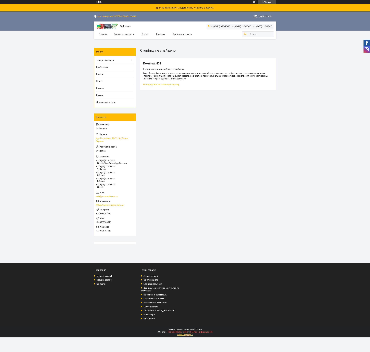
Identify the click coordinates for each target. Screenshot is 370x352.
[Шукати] (245, 34)
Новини (99, 74)
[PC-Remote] (107, 26)
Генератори (149, 314)
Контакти (160, 34)
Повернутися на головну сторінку (161, 84)
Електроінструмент (153, 284)
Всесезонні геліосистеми (155, 303)
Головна (103, 34)
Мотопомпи (149, 318)
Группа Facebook (104, 276)
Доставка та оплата (182, 34)
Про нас (145, 34)
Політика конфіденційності (201, 332)
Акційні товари (151, 276)
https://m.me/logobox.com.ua (109, 205)
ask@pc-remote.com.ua (107, 196)
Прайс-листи (102, 67)
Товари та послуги (123, 34)
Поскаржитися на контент (178, 332)
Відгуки (99, 95)
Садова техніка (151, 307)
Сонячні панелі (151, 280)
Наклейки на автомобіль (155, 295)
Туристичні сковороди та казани (159, 310)
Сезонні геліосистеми (154, 298)
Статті (99, 81)
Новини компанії (104, 280)
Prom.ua (199, 329)
